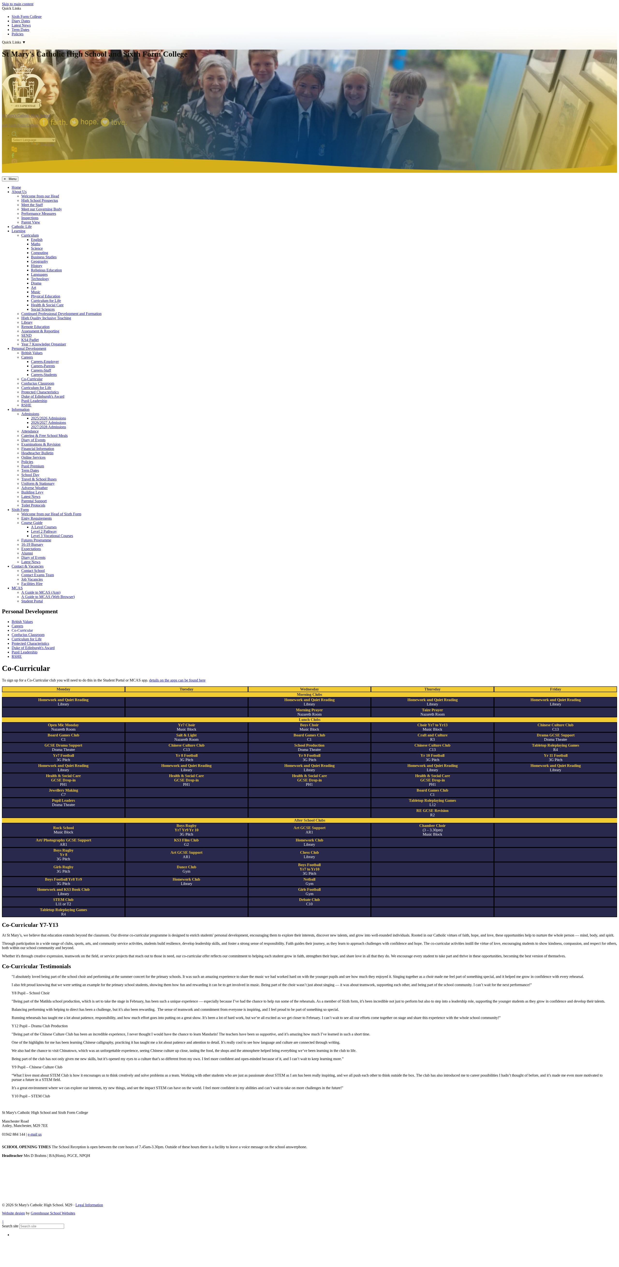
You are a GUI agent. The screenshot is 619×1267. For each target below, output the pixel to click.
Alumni (27, 553)
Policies (27, 462)
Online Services (33, 457)
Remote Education (35, 327)
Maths (35, 244)
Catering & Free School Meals (44, 436)
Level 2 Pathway (44, 531)
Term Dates (30, 470)
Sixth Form (20, 510)
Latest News (21, 25)
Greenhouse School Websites (53, 1213)
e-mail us (35, 1134)
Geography (39, 261)
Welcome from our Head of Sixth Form (51, 514)
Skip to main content (17, 4)
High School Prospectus (39, 200)
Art (33, 287)
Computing (39, 253)
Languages (39, 274)
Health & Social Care (47, 305)
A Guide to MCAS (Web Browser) (48, 597)
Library (27, 322)
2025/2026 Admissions (48, 418)
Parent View (30, 222)
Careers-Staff (41, 370)
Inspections (29, 218)
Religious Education (46, 270)
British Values (32, 353)
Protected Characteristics (40, 392)
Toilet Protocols (33, 505)
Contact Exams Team (37, 575)
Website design (13, 1213)
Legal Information (89, 1205)
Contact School (33, 571)
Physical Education (45, 296)
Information (20, 409)
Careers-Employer (45, 362)
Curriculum (30, 235)
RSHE (26, 405)
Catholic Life (22, 227)
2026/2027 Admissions (48, 422)
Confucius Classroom (37, 383)
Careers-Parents (43, 366)
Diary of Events (33, 440)
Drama (36, 283)
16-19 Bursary (32, 544)
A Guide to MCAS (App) (40, 592)
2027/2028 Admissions (48, 427)
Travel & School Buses (39, 479)
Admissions (30, 414)
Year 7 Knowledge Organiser (43, 344)
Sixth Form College (27, 17)
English (37, 240)
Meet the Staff (32, 205)
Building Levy (32, 492)
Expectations (31, 549)
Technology (40, 279)
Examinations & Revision (40, 444)
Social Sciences (43, 309)
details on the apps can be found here (177, 680)
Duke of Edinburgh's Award (42, 396)
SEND (26, 335)
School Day (30, 475)
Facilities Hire (32, 584)
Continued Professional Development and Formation (61, 314)
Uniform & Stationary (38, 483)
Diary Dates (21, 21)
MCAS (17, 588)
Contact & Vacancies (28, 566)
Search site (10, 1226)
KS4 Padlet (30, 340)
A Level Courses (44, 527)
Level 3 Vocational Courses (52, 536)
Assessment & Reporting (40, 331)
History (36, 266)
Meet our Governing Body (41, 209)
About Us (19, 192)
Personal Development (29, 348)
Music (35, 292)
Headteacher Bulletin (37, 453)
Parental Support (34, 501)
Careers (27, 357)
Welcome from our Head (40, 196)
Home (16, 187)
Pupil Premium (32, 466)
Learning (18, 231)
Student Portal (32, 601)
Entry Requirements (36, 518)
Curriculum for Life (46, 301)
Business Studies (44, 257)
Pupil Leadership (34, 401)
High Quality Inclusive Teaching (46, 318)
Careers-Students (44, 375)
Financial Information (37, 449)
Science (37, 248)
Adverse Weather (34, 488)
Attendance (30, 431)
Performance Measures (38, 213)
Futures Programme (36, 540)
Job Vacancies (32, 579)
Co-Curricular (32, 379)
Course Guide (32, 523)
